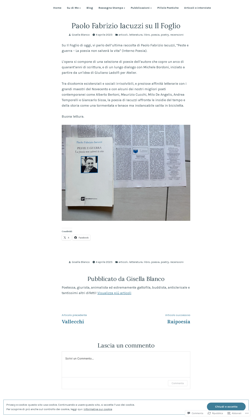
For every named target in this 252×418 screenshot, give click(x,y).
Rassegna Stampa (110, 8)
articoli (123, 34)
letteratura (135, 34)
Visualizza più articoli (114, 293)
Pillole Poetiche (168, 8)
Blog (89, 8)
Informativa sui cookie (98, 409)
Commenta (178, 383)
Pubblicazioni (140, 8)
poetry (165, 34)
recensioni (177, 34)
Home (57, 8)
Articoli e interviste (197, 8)
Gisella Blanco (81, 34)
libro (147, 34)
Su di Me (73, 8)
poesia (155, 34)
